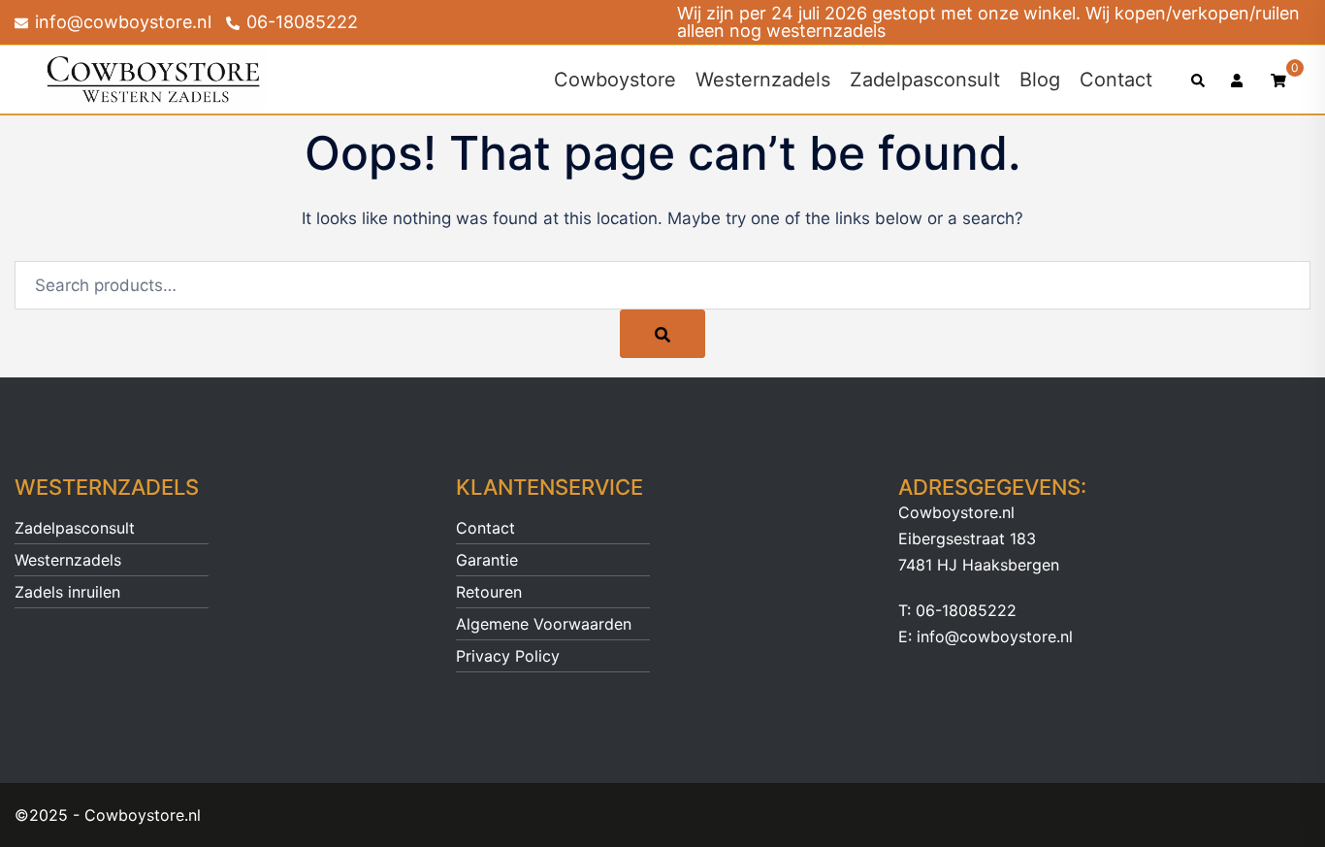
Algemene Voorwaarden (543, 624)
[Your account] (1238, 79)
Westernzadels (762, 79)
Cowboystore (615, 79)
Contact (1116, 79)
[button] (1199, 79)
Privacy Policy (508, 656)
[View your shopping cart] (1278, 79)
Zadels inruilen (67, 592)
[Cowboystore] (153, 78)
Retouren (489, 592)
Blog (1039, 79)
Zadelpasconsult (925, 79)
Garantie (487, 560)
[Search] (662, 333)
